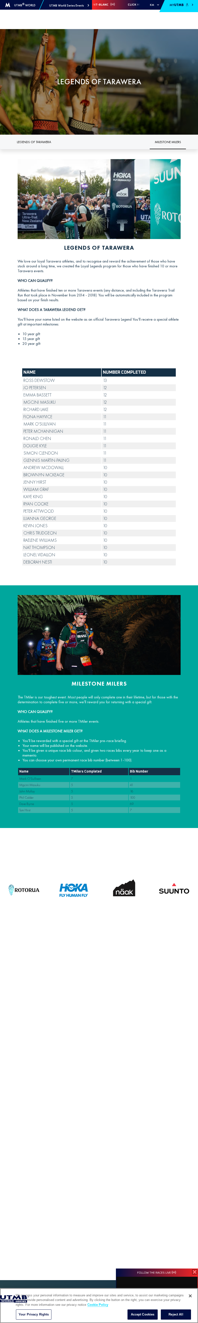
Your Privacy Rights (34, 1314)
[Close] (190, 1296)
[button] (69, 5)
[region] (99, 1305)
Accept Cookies (143, 1314)
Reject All (176, 1314)
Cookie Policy (97, 1305)
